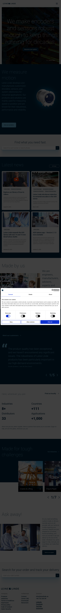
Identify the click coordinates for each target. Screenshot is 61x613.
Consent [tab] (10, 294)
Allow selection (31, 322)
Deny (11, 322)
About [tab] (50, 294)
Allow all (50, 322)
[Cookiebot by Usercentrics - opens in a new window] (52, 290)
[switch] (23, 316)
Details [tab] (30, 294)
